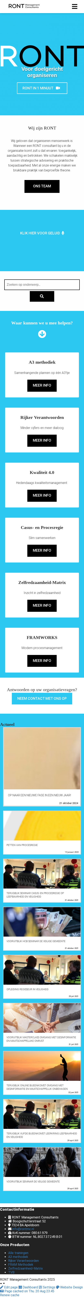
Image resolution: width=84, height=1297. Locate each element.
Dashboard (30, 1287)
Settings (49, 1287)
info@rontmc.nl (23, 1229)
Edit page (11, 1287)
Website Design (71, 1287)
